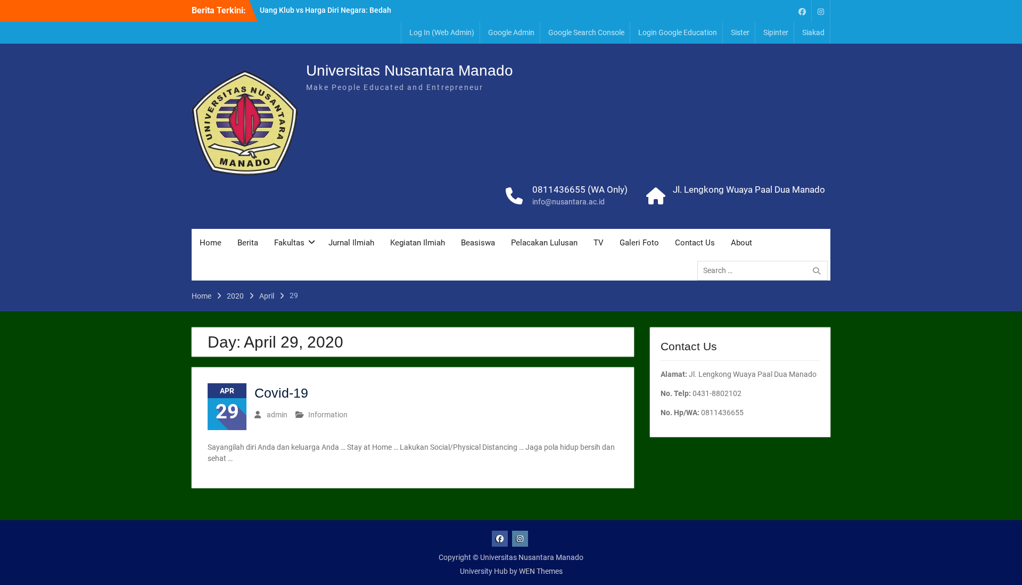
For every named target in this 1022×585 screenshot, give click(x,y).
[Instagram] (820, 11)
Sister (740, 32)
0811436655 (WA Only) (580, 189)
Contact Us (695, 243)
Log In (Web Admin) (441, 32)
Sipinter (775, 32)
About (741, 243)
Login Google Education (677, 32)
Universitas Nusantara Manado (409, 70)
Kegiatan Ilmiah (417, 243)
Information (328, 414)
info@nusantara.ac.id (568, 201)
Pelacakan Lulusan (544, 243)
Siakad (813, 32)
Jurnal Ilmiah (351, 243)
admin (277, 414)
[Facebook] (802, 11)
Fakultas (289, 243)
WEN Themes (541, 571)
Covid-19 (281, 392)
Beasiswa (478, 243)
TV (599, 243)
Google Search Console (586, 32)
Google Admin (511, 32)
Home (210, 243)
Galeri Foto (639, 243)
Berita (247, 243)
